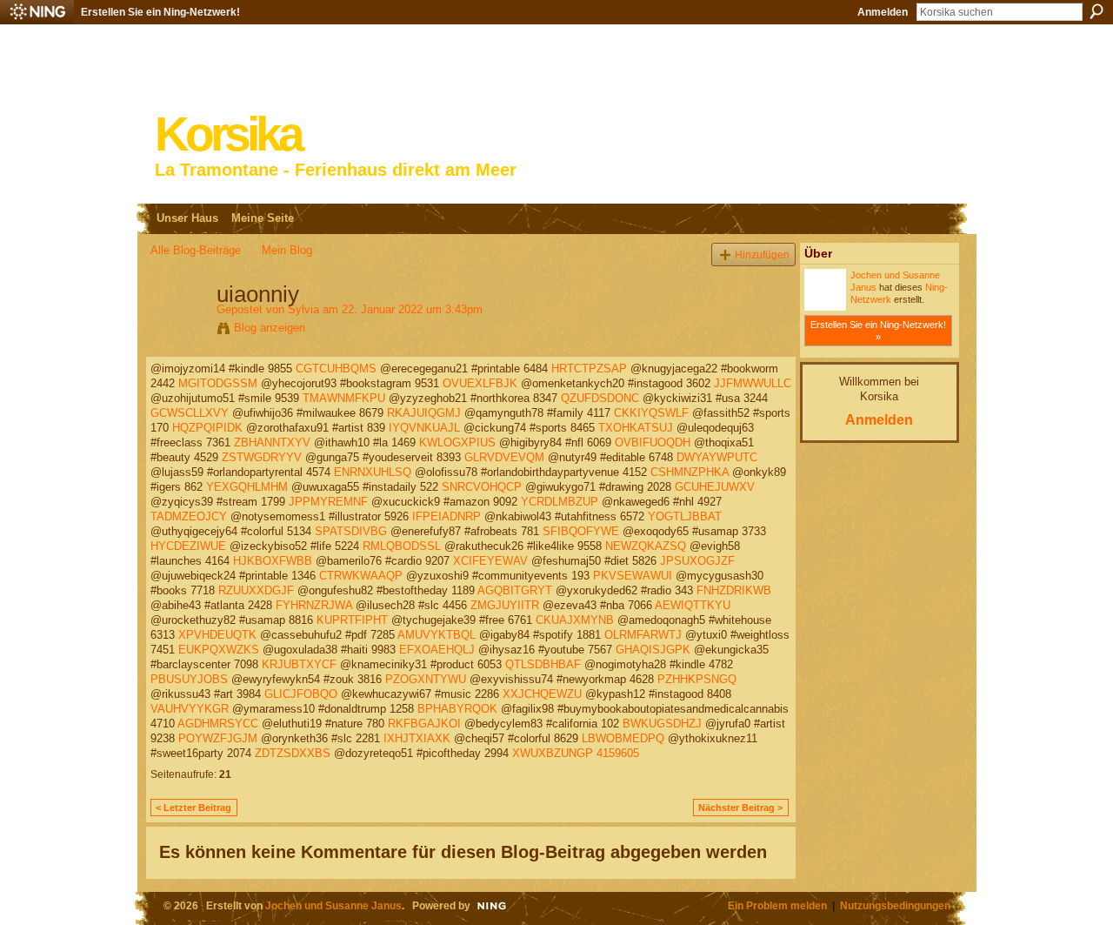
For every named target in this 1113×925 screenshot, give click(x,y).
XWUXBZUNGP (552, 753)
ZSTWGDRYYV (262, 457)
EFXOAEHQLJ (437, 649)
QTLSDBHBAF (543, 664)
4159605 (617, 753)
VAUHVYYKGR (189, 708)
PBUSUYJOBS (189, 679)
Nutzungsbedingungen (895, 905)
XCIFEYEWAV (490, 560)
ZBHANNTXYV (272, 442)
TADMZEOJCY (188, 516)
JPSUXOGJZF (697, 560)
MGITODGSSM (217, 383)
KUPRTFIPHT (352, 620)
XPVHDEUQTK (217, 634)
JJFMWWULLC (752, 383)
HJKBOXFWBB (272, 560)
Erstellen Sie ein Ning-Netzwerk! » (878, 330)
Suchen (1096, 11)
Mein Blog (287, 250)
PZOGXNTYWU (425, 679)
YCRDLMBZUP (559, 501)
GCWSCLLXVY (189, 412)
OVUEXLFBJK (480, 383)
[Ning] (37, 12)
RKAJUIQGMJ (424, 412)
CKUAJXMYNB (575, 620)
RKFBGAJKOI (424, 723)
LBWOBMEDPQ (623, 738)
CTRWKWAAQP (361, 575)
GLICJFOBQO (300, 693)
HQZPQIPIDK (207, 427)
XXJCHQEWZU (542, 693)
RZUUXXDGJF (256, 590)
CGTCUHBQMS (336, 368)
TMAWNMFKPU (344, 398)
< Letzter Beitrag (193, 807)
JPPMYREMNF (328, 501)
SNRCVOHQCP (482, 486)
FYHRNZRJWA (314, 605)
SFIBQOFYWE (581, 531)
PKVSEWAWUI (632, 575)
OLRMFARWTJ (643, 634)
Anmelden (882, 12)
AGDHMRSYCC (217, 723)
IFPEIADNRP (446, 516)
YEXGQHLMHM (247, 486)
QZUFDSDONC (600, 398)
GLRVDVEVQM (504, 457)
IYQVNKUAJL (424, 427)
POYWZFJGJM (217, 738)
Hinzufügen (762, 254)
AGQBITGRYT (514, 590)
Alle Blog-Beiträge (195, 250)
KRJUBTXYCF (299, 664)
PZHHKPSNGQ (696, 679)
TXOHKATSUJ (635, 427)
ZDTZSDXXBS (292, 753)
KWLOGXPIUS (457, 442)
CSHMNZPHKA (689, 472)
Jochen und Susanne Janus (333, 905)
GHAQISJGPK (653, 649)
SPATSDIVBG (351, 531)
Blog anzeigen (269, 327)
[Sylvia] (178, 330)
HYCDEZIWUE (188, 546)
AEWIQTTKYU (692, 605)
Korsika (228, 134)
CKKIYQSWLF (651, 412)
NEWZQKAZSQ (645, 546)
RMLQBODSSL (402, 546)
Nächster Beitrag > (740, 807)
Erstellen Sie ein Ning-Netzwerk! (160, 12)
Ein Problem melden (777, 905)
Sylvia (303, 309)
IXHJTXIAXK (416, 738)
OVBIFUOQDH (652, 442)
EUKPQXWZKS (218, 649)
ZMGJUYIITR (504, 605)
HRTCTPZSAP (589, 368)
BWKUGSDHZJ (662, 723)
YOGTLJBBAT (685, 516)
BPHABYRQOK (457, 708)
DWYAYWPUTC (716, 457)
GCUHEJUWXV (715, 486)
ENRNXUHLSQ (372, 472)
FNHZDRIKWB (733, 590)
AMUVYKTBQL (436, 634)
